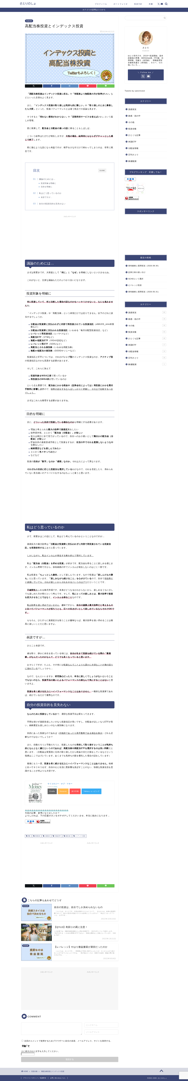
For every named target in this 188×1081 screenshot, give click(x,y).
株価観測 (132, 161)
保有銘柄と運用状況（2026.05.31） (144, 292)
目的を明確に (46, 187)
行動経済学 (57, 836)
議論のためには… (47, 179)
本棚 (151, 4)
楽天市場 (75, 791)
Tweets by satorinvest (135, 91)
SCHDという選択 (135, 279)
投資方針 (138, 4)
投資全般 (29, 21)
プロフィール (101, 4)
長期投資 (37, 836)
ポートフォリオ (120, 4)
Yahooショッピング (91, 791)
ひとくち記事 (134, 135)
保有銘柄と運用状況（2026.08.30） (144, 266)
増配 (28, 836)
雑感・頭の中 (134, 116)
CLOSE (102, 170)
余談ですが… (46, 197)
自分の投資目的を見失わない (52, 204)
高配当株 (67, 836)
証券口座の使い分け (137, 272)
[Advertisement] (69, 237)
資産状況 (132, 109)
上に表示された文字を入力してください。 (40, 1051)
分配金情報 (133, 148)
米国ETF (132, 142)
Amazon (63, 791)
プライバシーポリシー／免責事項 (34, 1078)
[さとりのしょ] (28, 4)
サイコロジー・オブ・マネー (60, 784)
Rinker (55, 786)
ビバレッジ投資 (135, 285)
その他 (131, 122)
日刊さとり (133, 155)
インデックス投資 (80, 836)
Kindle (52, 791)
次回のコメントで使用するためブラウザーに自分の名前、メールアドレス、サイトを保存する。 (68, 1041)
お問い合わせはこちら (57, 1078)
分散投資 (47, 836)
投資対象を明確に (48, 183)
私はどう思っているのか (50, 193)
